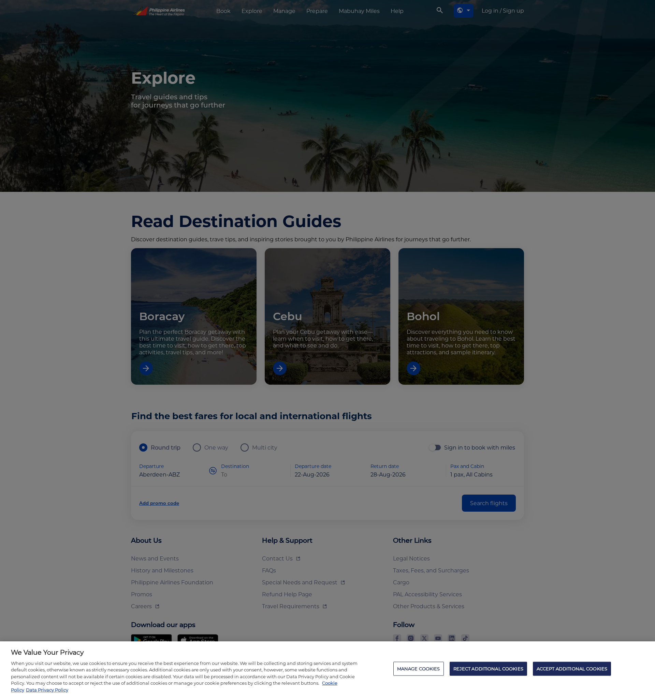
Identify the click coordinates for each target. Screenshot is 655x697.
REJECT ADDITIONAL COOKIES (488, 668)
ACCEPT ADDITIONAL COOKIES (572, 668)
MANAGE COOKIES (418, 668)
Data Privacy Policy (47, 690)
